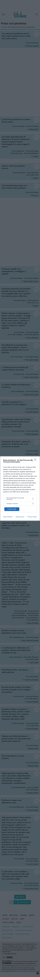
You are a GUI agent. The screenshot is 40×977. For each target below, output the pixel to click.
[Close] (36, 460)
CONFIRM (12, 509)
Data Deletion (7, 517)
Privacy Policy (32, 517)
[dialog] (20, 488)
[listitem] (20, 498)
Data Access (20, 517)
